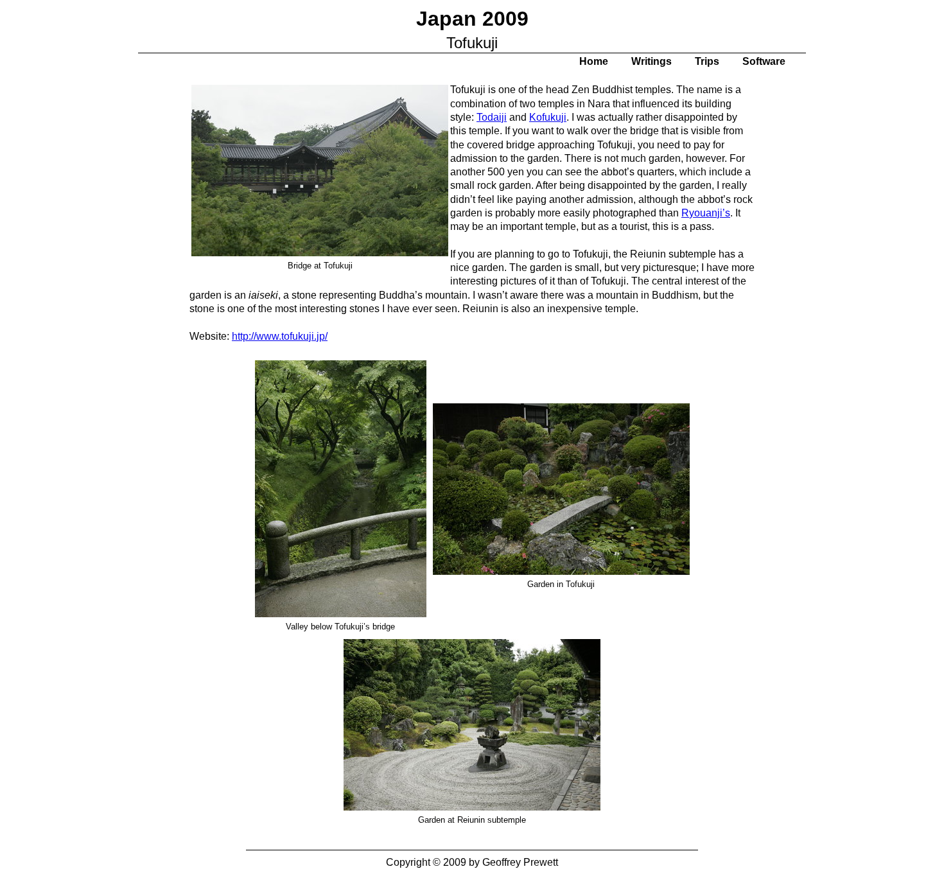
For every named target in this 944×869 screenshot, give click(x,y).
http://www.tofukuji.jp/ (280, 336)
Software (763, 61)
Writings (651, 61)
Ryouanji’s (705, 212)
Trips (707, 61)
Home (593, 61)
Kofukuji (547, 117)
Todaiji (491, 117)
